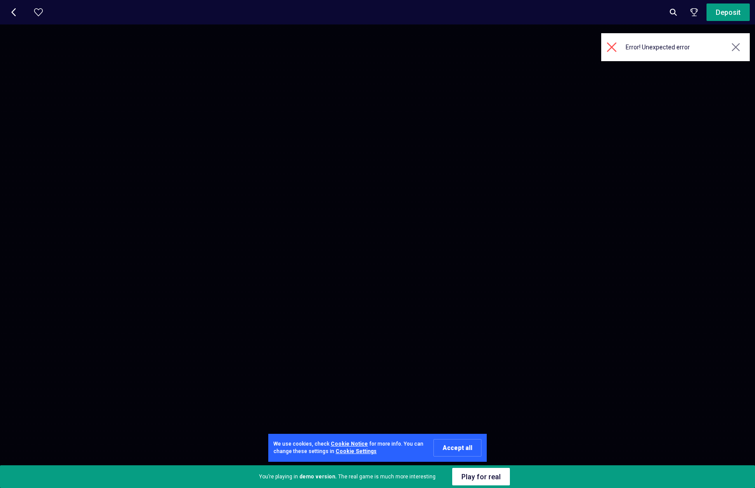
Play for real (481, 477)
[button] (14, 12)
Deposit (728, 12)
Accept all (457, 447)
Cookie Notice (349, 444)
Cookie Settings (356, 451)
